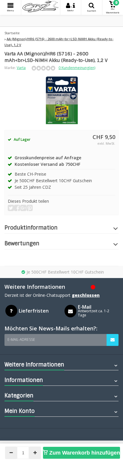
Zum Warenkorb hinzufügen (84, 453)
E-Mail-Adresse (21, 339)
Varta (21, 67)
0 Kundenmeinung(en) (77, 67)
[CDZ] (40, 7)
